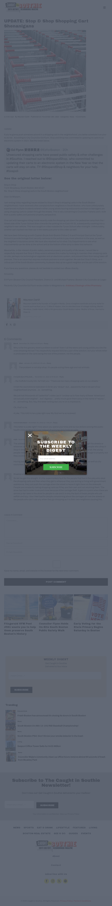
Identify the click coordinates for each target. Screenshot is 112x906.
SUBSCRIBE (56, 467)
